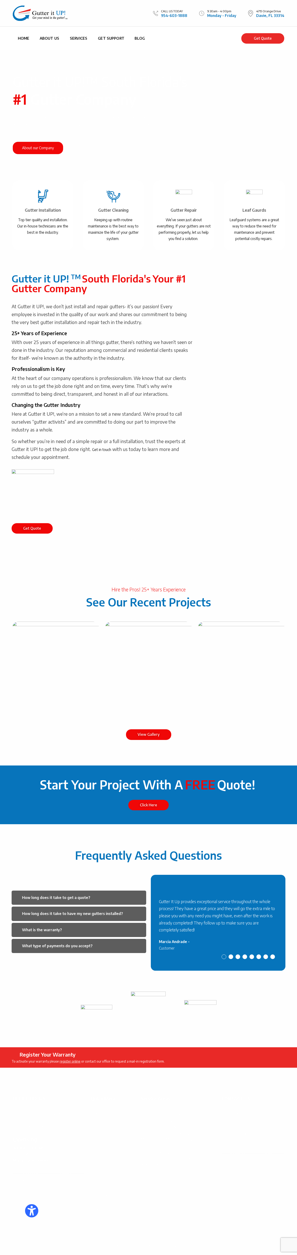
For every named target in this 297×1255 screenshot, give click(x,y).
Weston (147, 1164)
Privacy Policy (24, 1179)
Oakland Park (171, 1158)
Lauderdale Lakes (184, 1152)
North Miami (165, 1139)
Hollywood (175, 1127)
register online (70, 1061)
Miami (161, 1133)
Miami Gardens (202, 1133)
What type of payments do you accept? (57, 946)
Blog (140, 38)
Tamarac (200, 1145)
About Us (102, 1114)
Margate (148, 1133)
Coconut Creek (152, 1120)
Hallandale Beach (154, 1152)
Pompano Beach (165, 1145)
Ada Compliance (108, 1208)
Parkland (184, 1139)
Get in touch (101, 449)
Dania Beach (187, 1120)
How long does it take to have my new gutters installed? (72, 913)
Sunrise (186, 1145)
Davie (170, 1120)
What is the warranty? (42, 929)
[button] (79, 898)
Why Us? (102, 1195)
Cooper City (170, 1114)
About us (49, 38)
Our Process (105, 1127)
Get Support (111, 38)
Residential (104, 1141)
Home (23, 38)
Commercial (104, 1154)
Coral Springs (192, 1114)
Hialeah (159, 1127)
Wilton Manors (167, 1164)
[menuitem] (24, 38)
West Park (192, 1158)
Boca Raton (150, 1114)
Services (78, 38)
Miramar (147, 1139)
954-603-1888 (174, 15)
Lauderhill (193, 1127)
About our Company (38, 148)
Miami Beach (178, 1133)
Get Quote (263, 38)
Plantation (189, 1164)
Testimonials (105, 1168)
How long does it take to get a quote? (56, 897)
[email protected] (241, 1147)
